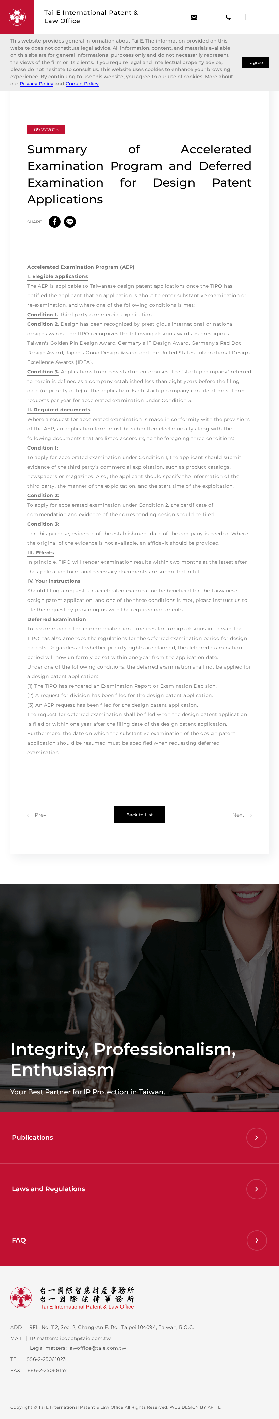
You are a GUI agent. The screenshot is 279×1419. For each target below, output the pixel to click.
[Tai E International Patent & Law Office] (17, 17)
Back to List (139, 814)
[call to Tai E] (228, 17)
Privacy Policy (36, 84)
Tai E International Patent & (91, 17)
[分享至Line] (70, 222)
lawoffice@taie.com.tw (97, 1348)
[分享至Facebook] (55, 222)
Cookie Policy (82, 84)
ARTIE (214, 1407)
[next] (242, 815)
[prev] (36, 815)
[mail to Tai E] (194, 17)
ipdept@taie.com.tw (85, 1338)
